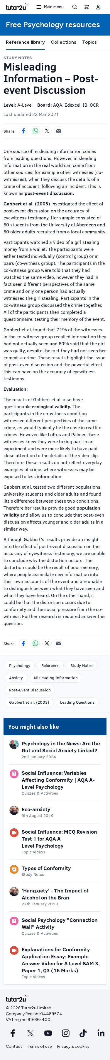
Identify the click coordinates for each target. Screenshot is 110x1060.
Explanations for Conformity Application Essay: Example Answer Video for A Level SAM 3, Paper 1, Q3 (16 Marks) (61, 960)
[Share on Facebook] (23, 130)
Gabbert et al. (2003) (29, 702)
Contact (14, 1046)
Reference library (25, 42)
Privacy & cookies (73, 1046)
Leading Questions (77, 702)
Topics (89, 42)
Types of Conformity (46, 867)
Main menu (54, 6)
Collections (63, 42)
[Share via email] (58, 130)
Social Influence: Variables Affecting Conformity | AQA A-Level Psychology (58, 779)
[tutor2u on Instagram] (66, 1033)
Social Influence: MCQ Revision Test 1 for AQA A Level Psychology (59, 838)
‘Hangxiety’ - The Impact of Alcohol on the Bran (55, 894)
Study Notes (81, 665)
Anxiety (16, 677)
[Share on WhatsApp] (35, 130)
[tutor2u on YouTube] (48, 1033)
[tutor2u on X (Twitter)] (30, 1033)
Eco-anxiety (36, 809)
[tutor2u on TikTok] (83, 1033)
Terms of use (40, 1046)
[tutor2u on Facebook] (13, 1033)
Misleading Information (56, 677)
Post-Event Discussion (30, 690)
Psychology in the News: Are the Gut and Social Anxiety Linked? (61, 747)
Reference (50, 665)
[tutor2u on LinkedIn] (101, 1033)
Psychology (19, 665)
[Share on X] (47, 130)
